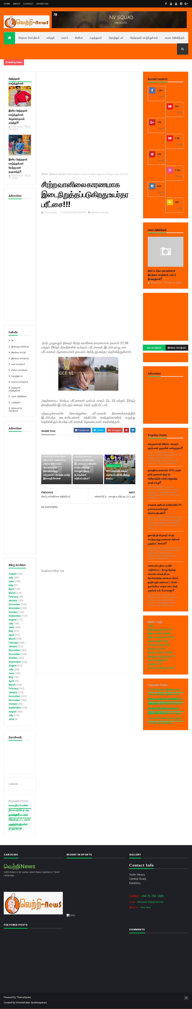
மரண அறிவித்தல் (174, 37)
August (12, 574)
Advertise (42, 4)
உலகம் (64, 37)
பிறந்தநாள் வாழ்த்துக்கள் (144, 37)
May (11, 585)
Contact (28, 4)
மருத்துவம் (96, 37)
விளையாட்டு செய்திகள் (15, 409)
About (17, 4)
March (12, 593)
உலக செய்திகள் (18, 364)
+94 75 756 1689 (152, 896)
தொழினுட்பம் (116, 37)
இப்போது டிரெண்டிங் (20, 346)
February (13, 596)
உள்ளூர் (50, 37)
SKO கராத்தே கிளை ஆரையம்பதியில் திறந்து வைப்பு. (118, 474)
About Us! (15, 825)
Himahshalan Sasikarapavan (31, 1002)
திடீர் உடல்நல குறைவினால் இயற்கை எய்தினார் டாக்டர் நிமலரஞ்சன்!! (162, 275)
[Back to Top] (186, 998)
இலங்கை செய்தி (18, 352)
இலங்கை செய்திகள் (20, 358)
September (15, 616)
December (14, 604)
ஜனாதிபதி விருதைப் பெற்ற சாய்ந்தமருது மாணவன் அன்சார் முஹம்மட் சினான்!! (164, 539)
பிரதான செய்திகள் (29, 37)
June (11, 581)
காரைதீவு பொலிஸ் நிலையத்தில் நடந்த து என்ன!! (19, 810)
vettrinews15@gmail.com (150, 902)
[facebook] (166, 4)
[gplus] (186, 4)
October (13, 612)
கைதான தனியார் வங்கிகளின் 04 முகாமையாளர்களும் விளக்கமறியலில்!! (165, 509)
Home (7, 4)
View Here (145, 907)
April (11, 589)
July (11, 577)
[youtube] (171, 4)
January (13, 600)
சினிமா (79, 37)
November (14, 608)
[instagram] (181, 4)
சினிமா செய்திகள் (19, 370)
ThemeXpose (23, 997)
